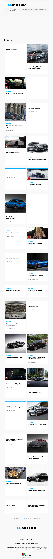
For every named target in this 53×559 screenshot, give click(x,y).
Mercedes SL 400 (33, 306)
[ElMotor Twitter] (25, 539)
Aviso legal (9, 536)
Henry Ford (44, 0)
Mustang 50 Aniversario (34, 108)
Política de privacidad (15, 536)
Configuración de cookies (24, 536)
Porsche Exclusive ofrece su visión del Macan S (13, 217)
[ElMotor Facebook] (24, 539)
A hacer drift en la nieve (35, 184)
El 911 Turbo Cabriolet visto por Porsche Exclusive (14, 440)
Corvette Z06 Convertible (13, 258)
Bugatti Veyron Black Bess (13, 290)
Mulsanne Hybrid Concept (35, 290)
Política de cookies (32, 536)
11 (30, 518)
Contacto (43, 536)
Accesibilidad (39, 536)
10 (28, 518)
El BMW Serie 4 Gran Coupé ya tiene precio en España (37, 391)
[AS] (31, 5)
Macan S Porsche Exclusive (13, 233)
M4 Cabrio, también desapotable (14, 407)
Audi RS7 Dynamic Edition (13, 174)
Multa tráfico (15, 0)
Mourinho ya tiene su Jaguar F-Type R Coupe (14, 126)
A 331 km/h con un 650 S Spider (14, 93)
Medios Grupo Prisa (26, 557)
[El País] (28, 5)
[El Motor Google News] (31, 539)
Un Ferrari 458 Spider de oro (13, 483)
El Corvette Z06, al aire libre (36, 275)
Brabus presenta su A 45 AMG (37, 490)
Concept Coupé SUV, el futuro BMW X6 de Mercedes (36, 67)
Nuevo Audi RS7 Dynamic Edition (37, 159)
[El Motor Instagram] (27, 539)
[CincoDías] (35, 5)
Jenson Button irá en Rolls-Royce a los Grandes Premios (38, 358)
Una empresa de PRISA (26, 554)
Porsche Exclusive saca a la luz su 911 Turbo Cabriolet (38, 457)
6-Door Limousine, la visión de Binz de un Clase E (36, 505)
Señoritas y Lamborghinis (35, 243)
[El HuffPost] (41, 5)
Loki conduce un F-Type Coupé (14, 384)
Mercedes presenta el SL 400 (14, 357)
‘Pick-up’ (10, 0)
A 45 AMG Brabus (10, 505)
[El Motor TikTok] (29, 539)
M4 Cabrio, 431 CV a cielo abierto (37, 424)
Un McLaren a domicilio (12, 152)
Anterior (16, 518)
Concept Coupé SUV (11, 49)
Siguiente (36, 518)
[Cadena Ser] (46, 5)
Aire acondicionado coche (36, 0)
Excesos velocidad (22, 0)
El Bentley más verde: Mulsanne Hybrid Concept (14, 324)
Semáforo (28, 0)
